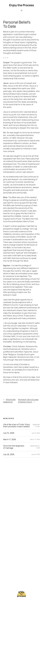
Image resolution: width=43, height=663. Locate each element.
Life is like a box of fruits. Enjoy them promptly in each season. (16, 425)
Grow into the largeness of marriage (13, 447)
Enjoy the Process (21, 5)
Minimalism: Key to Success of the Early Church (28, 400)
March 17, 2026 (9, 439)
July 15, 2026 (8, 433)
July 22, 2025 (8, 454)
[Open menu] (21, 10)
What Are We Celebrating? (9, 400)
